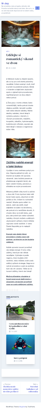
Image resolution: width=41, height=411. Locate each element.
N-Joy (5, 3)
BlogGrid (22, 407)
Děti (7, 51)
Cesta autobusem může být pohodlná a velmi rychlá (19, 326)
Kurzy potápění (20, 358)
